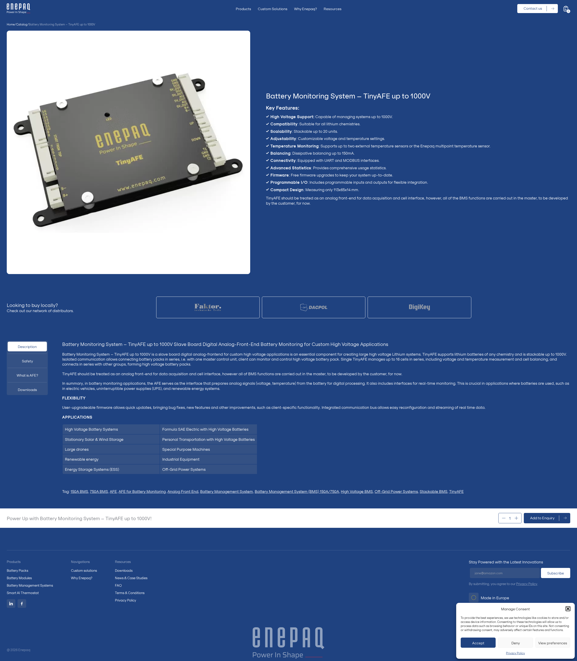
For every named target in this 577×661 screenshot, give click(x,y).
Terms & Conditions (129, 592)
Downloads (124, 570)
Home (11, 24)
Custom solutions (84, 570)
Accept (478, 642)
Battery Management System (226, 491)
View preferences (552, 642)
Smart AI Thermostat (23, 592)
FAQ (118, 585)
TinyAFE (456, 491)
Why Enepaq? (305, 8)
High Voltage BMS (357, 491)
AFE (113, 491)
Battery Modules (19, 577)
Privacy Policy (515, 653)
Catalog (21, 24)
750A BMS (99, 491)
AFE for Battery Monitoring (142, 491)
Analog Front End (182, 491)
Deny (515, 642)
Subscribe (555, 572)
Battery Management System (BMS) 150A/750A (297, 491)
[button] (568, 608)
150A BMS (79, 491)
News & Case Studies (131, 577)
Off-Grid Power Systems (396, 491)
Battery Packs (17, 570)
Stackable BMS (433, 491)
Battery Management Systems (30, 585)
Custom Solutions (272, 8)
